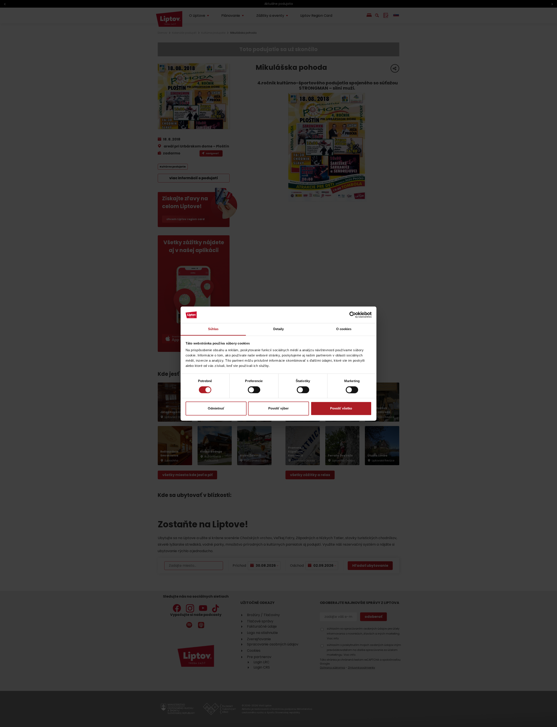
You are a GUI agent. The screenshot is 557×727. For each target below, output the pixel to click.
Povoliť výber (278, 408)
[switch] (254, 389)
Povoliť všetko (341, 408)
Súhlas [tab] (213, 329)
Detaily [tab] (278, 329)
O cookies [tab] (344, 329)
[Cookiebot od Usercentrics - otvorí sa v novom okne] (353, 314)
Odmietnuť (216, 408)
